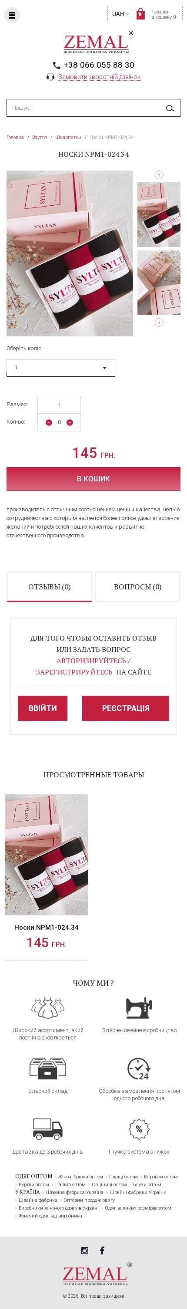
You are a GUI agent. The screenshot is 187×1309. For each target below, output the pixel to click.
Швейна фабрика (38, 1200)
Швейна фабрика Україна (75, 1192)
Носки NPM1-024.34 (46, 927)
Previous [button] (158, 175)
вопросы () (138, 587)
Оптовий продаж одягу (89, 1200)
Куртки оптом (34, 1184)
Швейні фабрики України (138, 1192)
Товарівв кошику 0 (163, 14)
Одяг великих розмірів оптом (138, 1208)
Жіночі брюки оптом (80, 1177)
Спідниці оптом (109, 1184)
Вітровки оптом (161, 1177)
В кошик (93, 478)
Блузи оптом (147, 1184)
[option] (158, 214)
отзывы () (49, 587)
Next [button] (158, 324)
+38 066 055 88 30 (98, 65)
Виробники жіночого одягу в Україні (59, 1208)
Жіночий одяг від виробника (50, 1216)
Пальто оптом (70, 1184)
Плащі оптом (123, 1177)
